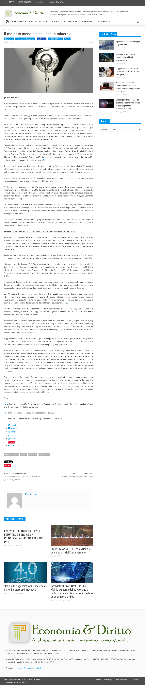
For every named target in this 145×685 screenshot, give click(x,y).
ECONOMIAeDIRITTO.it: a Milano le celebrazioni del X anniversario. (71, 550)
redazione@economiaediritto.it (28, 668)
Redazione (40, 2)
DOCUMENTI (100, 22)
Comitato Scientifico (56, 2)
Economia (8, 29)
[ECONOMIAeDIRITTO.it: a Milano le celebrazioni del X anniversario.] (72, 535)
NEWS (70, 22)
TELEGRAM (86, 21)
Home (98, 679)
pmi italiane (44, 454)
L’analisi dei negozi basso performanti (77, 476)
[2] (68, 303)
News (67, 39)
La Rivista (41, 39)
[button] (138, 21)
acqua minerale (11, 454)
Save (12, 442)
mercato (33, 454)
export (23, 454)
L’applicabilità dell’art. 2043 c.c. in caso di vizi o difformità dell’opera (128, 71)
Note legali (108, 679)
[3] (38, 332)
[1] (44, 160)
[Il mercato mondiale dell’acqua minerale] (48, 70)
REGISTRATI (10, 2)
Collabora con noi (123, 679)
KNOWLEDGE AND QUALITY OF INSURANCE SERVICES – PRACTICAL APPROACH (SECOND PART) (24, 536)
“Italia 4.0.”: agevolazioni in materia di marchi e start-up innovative (25, 587)
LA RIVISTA (55, 22)
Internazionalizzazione (25, 39)
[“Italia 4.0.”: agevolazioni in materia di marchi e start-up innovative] (25, 572)
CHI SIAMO (17, 22)
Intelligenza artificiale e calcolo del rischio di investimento (125, 57)
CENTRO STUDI (36, 22)
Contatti (136, 679)
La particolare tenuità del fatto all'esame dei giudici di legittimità (22, 478)
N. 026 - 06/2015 (55, 39)
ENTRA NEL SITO (25, 2)
